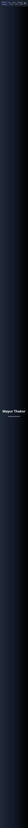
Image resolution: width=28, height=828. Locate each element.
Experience (20, 2)
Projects (11, 4)
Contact (21, 4)
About (14, 2)
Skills (16, 4)
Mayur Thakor (4, 3)
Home (9, 2)
